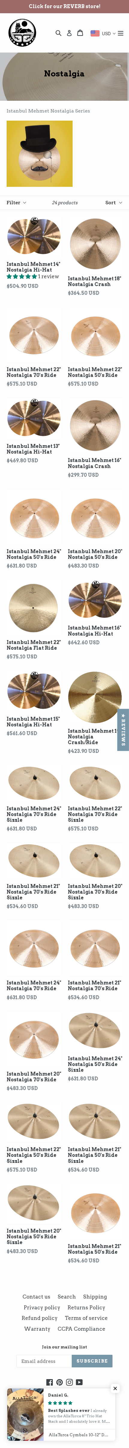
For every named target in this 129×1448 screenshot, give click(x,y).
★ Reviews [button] (123, 730)
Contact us (36, 1297)
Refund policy (40, 1318)
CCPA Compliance (81, 1329)
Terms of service (86, 1318)
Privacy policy (42, 1308)
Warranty (37, 1329)
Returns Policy (86, 1308)
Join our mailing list (64, 1347)
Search (67, 1297)
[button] (22, 276)
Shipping (95, 1297)
